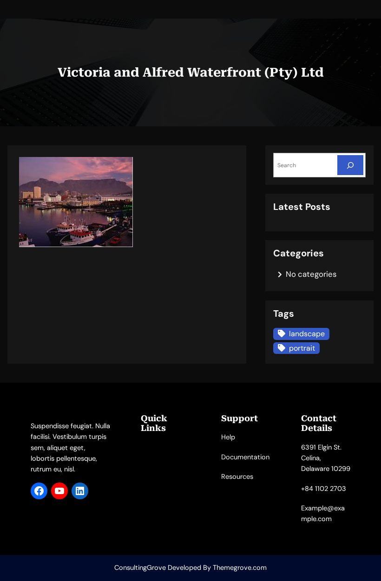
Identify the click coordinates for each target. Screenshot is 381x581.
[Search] (350, 165)
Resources (237, 476)
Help (228, 437)
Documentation (245, 457)
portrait (302, 348)
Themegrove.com (240, 567)
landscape (307, 334)
